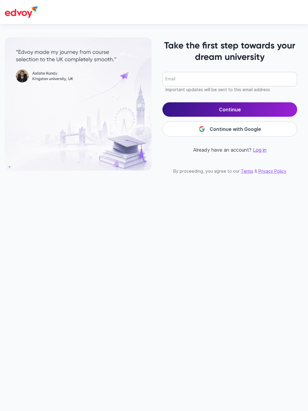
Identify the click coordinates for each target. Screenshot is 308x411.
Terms (247, 171)
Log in (259, 150)
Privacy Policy (272, 171)
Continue (230, 110)
